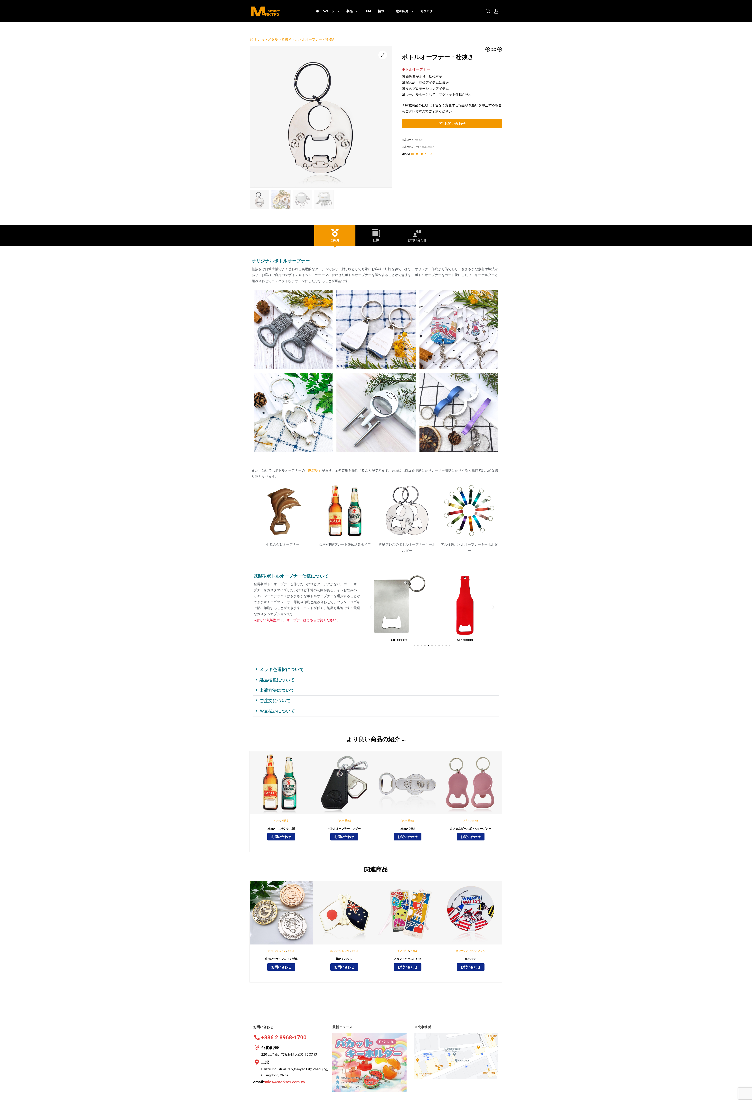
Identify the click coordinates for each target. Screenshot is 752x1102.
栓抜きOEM (407, 828)
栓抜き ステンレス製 (281, 828)
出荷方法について (277, 690)
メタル (273, 39)
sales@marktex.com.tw (284, 1082)
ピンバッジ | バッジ (340, 950)
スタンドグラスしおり (407, 958)
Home (259, 39)
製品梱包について (277, 679)
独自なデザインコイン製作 (281, 958)
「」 (313, 470)
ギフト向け (403, 950)
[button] (382, 55)
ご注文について (275, 700)
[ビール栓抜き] (488, 49)
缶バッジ (470, 958)
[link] (488, 11)
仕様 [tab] (376, 240)
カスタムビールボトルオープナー (470, 828)
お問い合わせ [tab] (417, 240)
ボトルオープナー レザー (344, 828)
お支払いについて (277, 711)
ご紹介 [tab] (335, 240)
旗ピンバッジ (344, 958)
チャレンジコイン (277, 950)
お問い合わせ (454, 123)
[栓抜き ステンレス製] (499, 49)
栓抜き (287, 39)
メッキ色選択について (281, 669)
